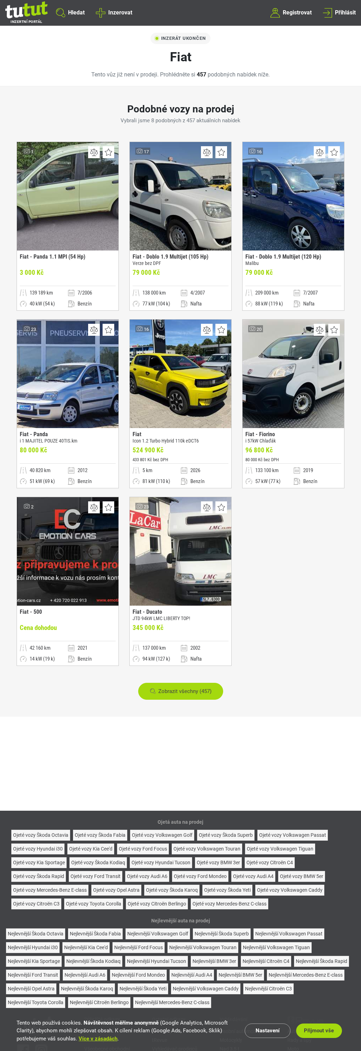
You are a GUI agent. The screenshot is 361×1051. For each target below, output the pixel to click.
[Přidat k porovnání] (94, 152)
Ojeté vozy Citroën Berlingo (157, 904)
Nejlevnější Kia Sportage (34, 961)
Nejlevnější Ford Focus (138, 947)
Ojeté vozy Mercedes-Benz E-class (50, 890)
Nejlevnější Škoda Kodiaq (93, 961)
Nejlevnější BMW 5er (240, 975)
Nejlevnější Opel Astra (31, 988)
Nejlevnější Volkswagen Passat (289, 933)
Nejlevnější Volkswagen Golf (157, 933)
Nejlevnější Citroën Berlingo (99, 1002)
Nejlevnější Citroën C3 (268, 988)
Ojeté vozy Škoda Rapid (38, 876)
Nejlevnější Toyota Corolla (35, 1002)
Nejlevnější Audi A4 (191, 975)
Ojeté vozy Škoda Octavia (40, 835)
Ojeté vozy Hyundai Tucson (160, 862)
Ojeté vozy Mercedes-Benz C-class (229, 904)
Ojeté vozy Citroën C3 (36, 904)
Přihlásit (345, 12)
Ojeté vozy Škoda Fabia (100, 835)
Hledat (76, 12)
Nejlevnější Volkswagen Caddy (206, 988)
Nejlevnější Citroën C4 (266, 961)
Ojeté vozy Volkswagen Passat (292, 835)
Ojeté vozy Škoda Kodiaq (98, 862)
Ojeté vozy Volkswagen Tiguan (280, 849)
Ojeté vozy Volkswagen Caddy (290, 890)
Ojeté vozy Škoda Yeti (227, 890)
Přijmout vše (319, 1030)
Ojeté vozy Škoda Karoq (172, 890)
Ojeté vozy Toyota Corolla (93, 904)
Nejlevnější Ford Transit (33, 975)
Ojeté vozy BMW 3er (218, 862)
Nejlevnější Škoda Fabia (95, 933)
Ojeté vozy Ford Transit (96, 876)
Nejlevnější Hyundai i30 (33, 947)
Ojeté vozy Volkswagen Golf (162, 835)
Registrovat (297, 12)
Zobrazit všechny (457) (185, 691)
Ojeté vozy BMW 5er (301, 876)
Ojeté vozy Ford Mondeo (200, 876)
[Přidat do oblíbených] (108, 152)
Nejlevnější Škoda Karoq (87, 988)
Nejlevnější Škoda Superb (222, 933)
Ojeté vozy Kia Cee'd (90, 849)
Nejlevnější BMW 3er (214, 961)
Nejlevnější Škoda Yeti (143, 988)
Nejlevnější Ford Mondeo (138, 975)
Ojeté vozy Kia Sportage (39, 862)
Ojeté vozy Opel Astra (116, 890)
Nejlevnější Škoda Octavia (35, 933)
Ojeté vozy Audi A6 (147, 876)
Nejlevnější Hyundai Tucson (156, 961)
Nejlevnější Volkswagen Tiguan (276, 947)
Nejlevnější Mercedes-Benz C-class (172, 1002)
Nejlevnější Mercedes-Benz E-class (306, 975)
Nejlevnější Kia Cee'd (86, 947)
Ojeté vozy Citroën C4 (269, 862)
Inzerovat (120, 12)
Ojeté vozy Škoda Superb (226, 835)
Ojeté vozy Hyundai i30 (38, 849)
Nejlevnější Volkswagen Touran (203, 947)
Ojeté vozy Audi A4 (253, 876)
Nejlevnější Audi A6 (85, 975)
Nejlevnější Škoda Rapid (321, 961)
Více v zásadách (98, 1038)
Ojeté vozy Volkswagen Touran (206, 849)
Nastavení (268, 1030)
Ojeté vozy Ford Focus (143, 849)
